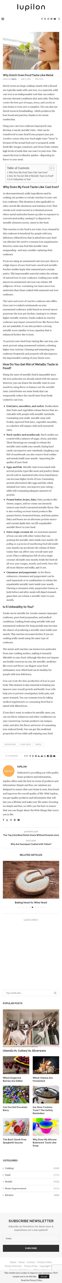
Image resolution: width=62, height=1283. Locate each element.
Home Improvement (32, 1188)
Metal (38, 744)
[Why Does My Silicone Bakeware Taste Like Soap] (46, 1127)
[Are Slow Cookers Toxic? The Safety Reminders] (46, 1094)
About (21, 1262)
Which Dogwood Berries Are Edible (13, 1079)
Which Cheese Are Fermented (43, 1079)
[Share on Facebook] (30, 756)
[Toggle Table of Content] (50, 168)
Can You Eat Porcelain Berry (15, 1109)
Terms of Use (30, 1266)
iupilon (13, 79)
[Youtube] (55, 19)
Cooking (32, 1168)
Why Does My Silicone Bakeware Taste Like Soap (45, 1142)
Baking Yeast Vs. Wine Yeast (31, 902)
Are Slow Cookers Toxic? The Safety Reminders (43, 1110)
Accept (44, 1276)
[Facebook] (42, 19)
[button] (5, 884)
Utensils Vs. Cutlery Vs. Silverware (24, 1050)
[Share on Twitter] (33, 756)
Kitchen (32, 1195)
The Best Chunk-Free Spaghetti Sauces (14, 1141)
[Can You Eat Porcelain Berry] (16, 1094)
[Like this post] (27, 756)
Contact (31, 1262)
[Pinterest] (51, 19)
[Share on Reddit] (42, 756)
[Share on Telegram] (48, 756)
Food (32, 1174)
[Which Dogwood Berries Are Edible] (16, 1065)
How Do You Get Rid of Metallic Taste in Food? (31, 175)
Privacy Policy (44, 1262)
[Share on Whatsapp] (45, 756)
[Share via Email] (54, 756)
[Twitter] (45, 19)
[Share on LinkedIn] (39, 756)
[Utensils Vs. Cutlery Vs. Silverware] (31, 1028)
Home (13, 1262)
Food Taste (25, 744)
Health (32, 1181)
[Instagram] (48, 19)
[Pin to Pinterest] (36, 756)
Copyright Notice (49, 1266)
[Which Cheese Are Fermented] (46, 1065)
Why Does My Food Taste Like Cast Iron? (28, 172)
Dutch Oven (10, 744)
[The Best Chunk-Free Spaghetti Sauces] (16, 1127)
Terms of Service (13, 1266)
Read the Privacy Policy (31, 1280)
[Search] (59, 19)
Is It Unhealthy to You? (20, 179)
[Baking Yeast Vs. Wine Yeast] (31, 880)
